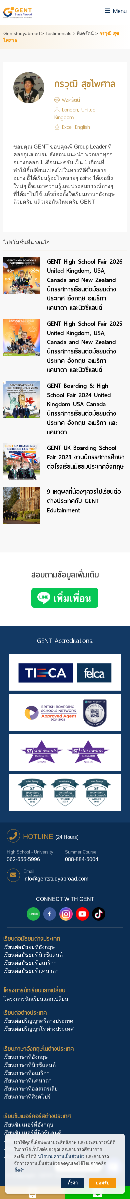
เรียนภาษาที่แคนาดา (27, 1081)
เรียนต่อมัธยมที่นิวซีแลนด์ (33, 955)
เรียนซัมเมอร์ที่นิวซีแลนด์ (32, 1133)
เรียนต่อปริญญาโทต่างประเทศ (38, 1029)
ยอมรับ (102, 1182)
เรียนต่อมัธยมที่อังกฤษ (29, 947)
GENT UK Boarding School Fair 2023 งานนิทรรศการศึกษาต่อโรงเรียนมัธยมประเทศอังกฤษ (86, 457)
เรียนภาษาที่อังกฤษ (25, 1057)
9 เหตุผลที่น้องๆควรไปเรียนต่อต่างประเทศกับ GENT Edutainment (84, 501)
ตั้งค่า (19, 1170)
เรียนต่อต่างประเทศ (25, 1012)
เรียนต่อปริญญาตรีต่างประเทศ (38, 1021)
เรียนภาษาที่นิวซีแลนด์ (29, 1065)
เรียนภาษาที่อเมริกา (26, 1073)
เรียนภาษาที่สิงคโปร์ (27, 1097)
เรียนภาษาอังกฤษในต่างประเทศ (38, 1048)
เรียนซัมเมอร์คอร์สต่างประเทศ (37, 1116)
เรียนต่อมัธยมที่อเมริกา (30, 963)
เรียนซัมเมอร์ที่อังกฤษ (28, 1125)
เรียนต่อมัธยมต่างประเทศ (31, 938)
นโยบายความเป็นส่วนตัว (61, 1156)
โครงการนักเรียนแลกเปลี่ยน (34, 990)
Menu (118, 11)
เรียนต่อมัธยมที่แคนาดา (31, 971)
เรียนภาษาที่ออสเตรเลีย (30, 1089)
